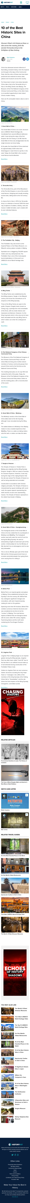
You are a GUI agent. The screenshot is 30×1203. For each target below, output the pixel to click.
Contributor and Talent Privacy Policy (15, 1177)
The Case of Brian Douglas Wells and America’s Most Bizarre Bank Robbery (14, 783)
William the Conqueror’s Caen (20, 1076)
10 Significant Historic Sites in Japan (21, 1068)
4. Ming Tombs (5, 291)
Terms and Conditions (15, 1174)
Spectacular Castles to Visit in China (11, 895)
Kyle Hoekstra (11, 57)
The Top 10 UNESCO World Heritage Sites (21, 1026)
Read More (4, 159)
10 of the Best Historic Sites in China (22, 1051)
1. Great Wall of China (7, 126)
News (15, 1170)
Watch (2, 7)
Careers (15, 1172)
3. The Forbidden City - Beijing (10, 240)
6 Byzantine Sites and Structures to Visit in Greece (22, 1102)
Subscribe (13, 7)
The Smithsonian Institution (20, 1093)
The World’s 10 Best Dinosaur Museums (12, 934)
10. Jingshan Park (6, 652)
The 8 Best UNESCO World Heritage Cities (13, 914)
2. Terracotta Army (7, 185)
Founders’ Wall (15, 1179)
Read (7, 7)
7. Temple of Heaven (7, 463)
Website (8, 61)
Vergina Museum (20, 1108)
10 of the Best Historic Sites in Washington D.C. (22, 1085)
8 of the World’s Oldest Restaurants (11, 875)
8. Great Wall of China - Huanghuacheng (13, 527)
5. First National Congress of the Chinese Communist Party (14, 353)
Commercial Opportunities (15, 1168)
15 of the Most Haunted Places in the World (13, 856)
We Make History (15, 1166)
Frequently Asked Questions (15, 1164)
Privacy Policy (15, 1176)
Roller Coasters (5, 810)
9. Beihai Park (5, 589)
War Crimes (4, 829)
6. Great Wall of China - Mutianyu (11, 413)
